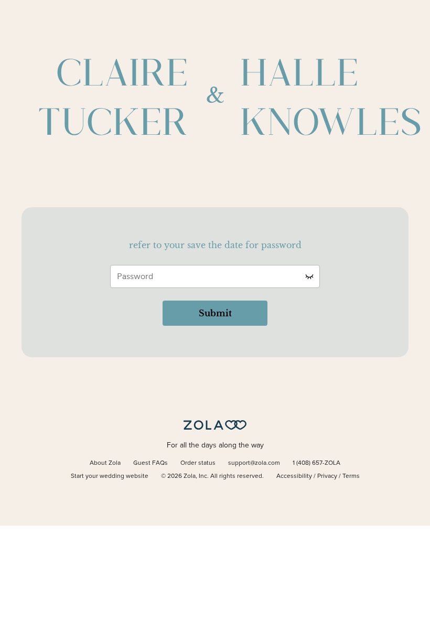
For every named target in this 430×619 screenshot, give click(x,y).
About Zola (105, 463)
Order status (198, 463)
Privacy (327, 476)
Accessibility (294, 476)
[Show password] (309, 276)
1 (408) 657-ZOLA (316, 463)
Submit (215, 313)
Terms (351, 476)
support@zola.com (254, 463)
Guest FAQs (150, 463)
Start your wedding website (109, 476)
